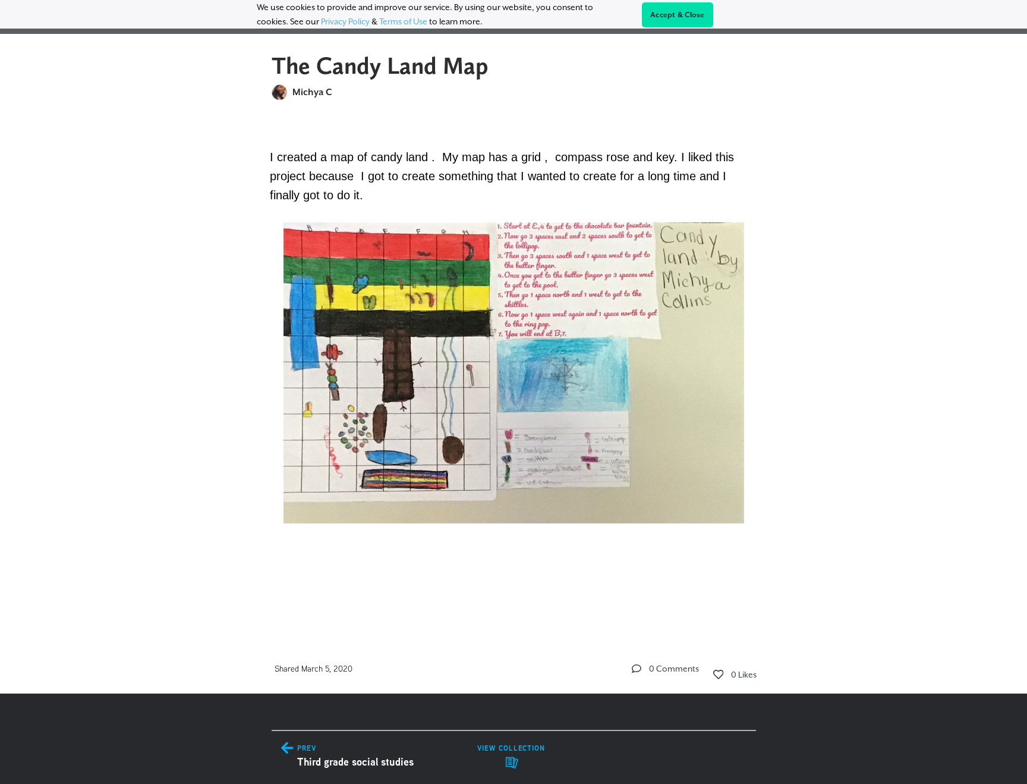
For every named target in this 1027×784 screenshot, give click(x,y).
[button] (636, 668)
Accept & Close (677, 15)
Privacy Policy (345, 21)
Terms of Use (403, 21)
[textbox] (513, 367)
